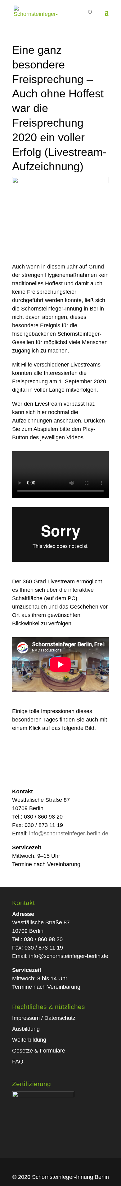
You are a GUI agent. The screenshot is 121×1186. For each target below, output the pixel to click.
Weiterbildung (29, 1040)
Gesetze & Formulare (38, 1051)
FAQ (17, 1061)
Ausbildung (26, 1029)
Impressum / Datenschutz (43, 1018)
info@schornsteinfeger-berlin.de (68, 833)
